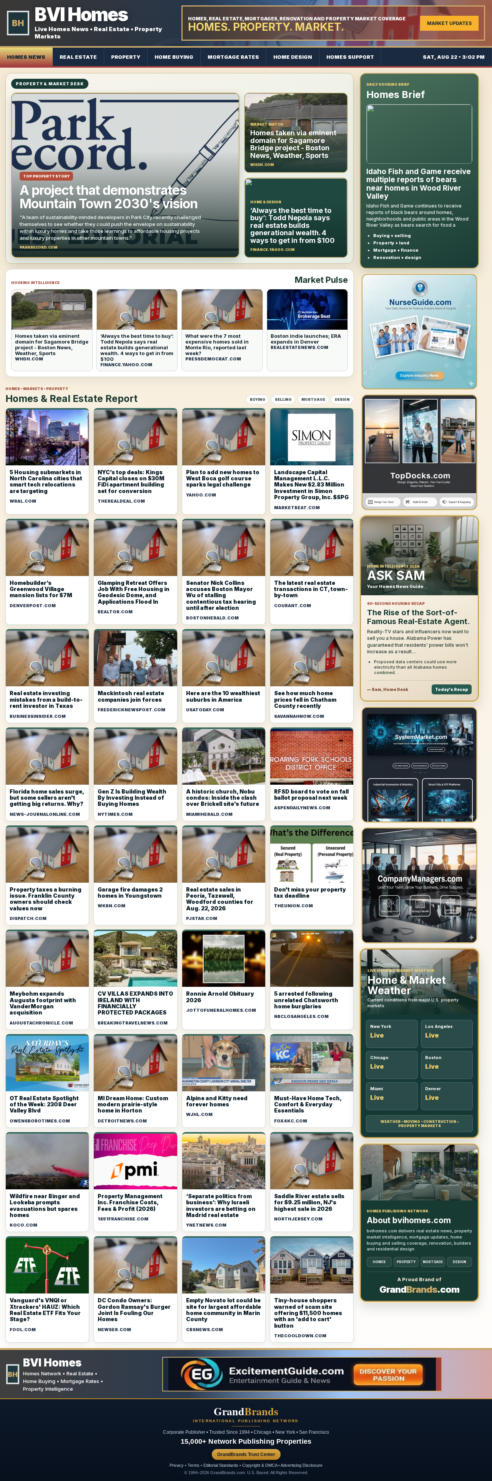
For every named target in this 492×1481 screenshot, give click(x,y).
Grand (246, 1411)
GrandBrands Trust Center (246, 1454)
